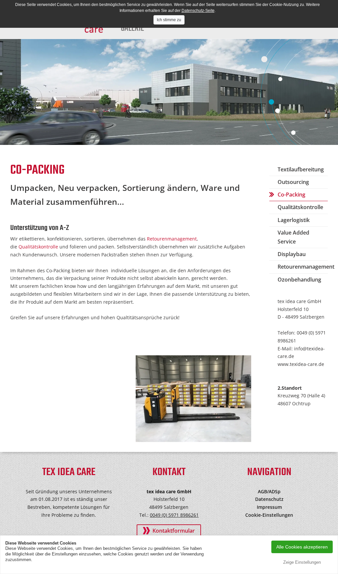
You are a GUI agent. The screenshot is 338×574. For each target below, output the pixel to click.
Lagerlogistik (294, 220)
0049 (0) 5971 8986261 (174, 515)
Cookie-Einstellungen (269, 515)
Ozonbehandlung (299, 279)
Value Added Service (293, 237)
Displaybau (292, 254)
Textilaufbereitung (301, 169)
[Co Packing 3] (193, 398)
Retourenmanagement (172, 239)
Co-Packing (291, 194)
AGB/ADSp (269, 491)
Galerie (132, 28)
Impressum (269, 507)
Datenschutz (269, 499)
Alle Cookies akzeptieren (302, 547)
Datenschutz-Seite (198, 10)
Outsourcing (293, 182)
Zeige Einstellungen (302, 562)
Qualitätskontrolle (38, 246)
